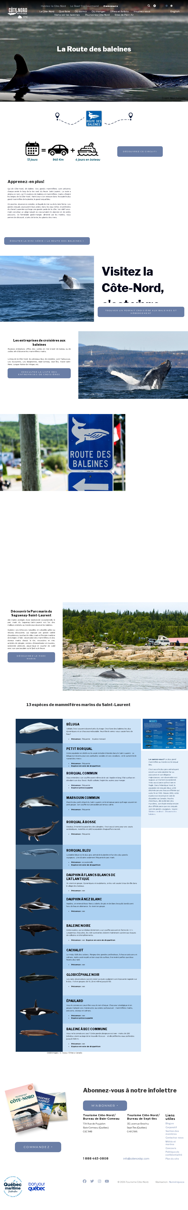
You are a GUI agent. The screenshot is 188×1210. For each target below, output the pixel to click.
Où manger (98, 11)
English (175, 11)
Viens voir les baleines (67, 15)
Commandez (37, 1147)
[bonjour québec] (36, 1187)
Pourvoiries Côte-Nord (97, 15)
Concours (110, 6)
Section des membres (172, 1132)
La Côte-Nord (46, 11)
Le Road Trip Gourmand (84, 6)
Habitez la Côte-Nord (53, 6)
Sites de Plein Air (124, 15)
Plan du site (172, 1158)
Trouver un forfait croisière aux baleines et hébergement (141, 311)
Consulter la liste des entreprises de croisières (39, 373)
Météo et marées (170, 1143)
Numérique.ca (176, 1182)
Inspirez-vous (142, 11)
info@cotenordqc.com (136, 1158)
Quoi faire (64, 11)
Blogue (169, 1123)
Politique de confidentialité (173, 1153)
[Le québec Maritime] (13, 1186)
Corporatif (171, 1127)
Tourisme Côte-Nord (17, 10)
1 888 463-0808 (95, 1158)
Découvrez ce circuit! (140, 151)
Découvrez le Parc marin (31, 657)
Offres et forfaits (119, 11)
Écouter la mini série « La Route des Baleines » (47, 241)
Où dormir (81, 11)
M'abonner (104, 1105)
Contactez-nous (174, 1137)
